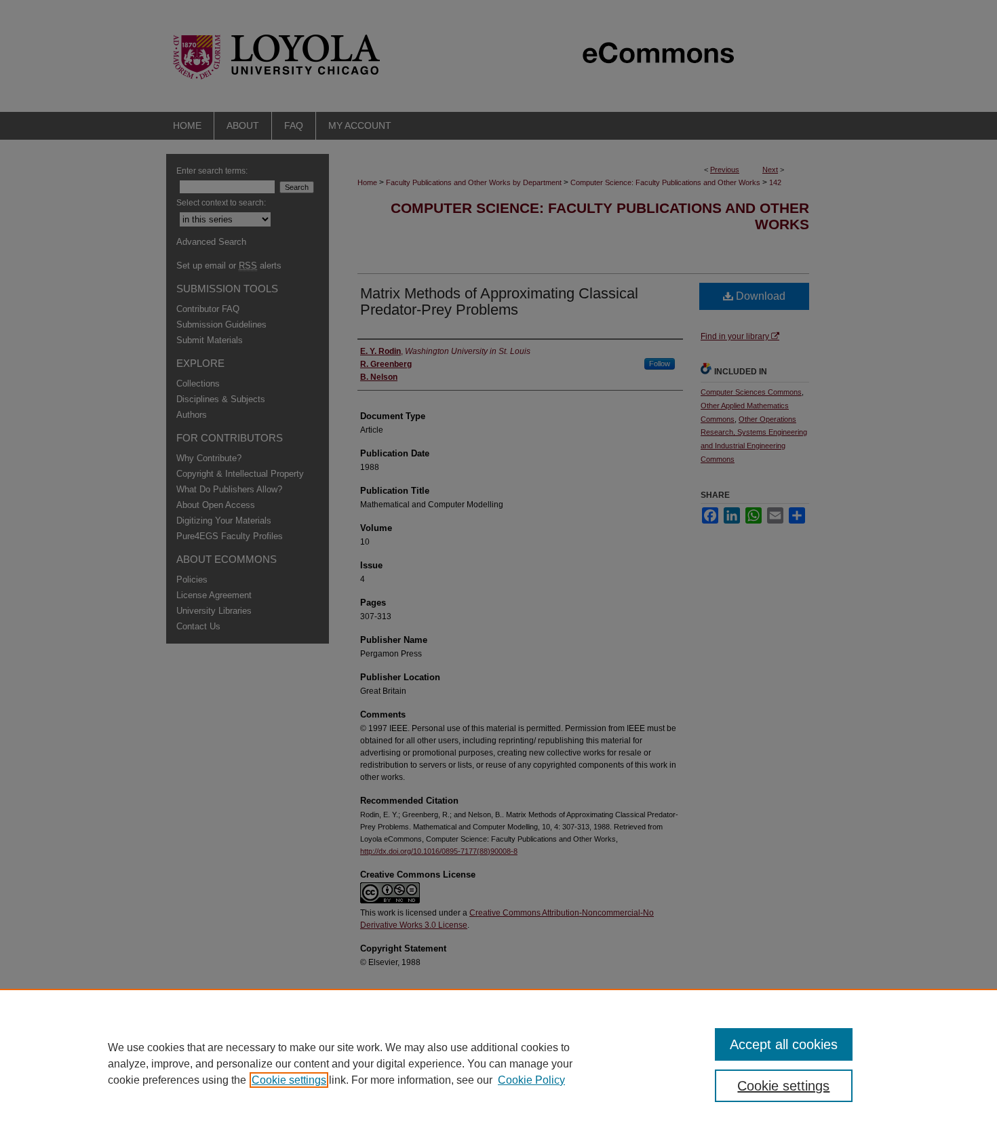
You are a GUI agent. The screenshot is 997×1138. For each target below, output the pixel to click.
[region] (498, 1063)
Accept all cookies (784, 1044)
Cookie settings (289, 1080)
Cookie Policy (531, 1080)
